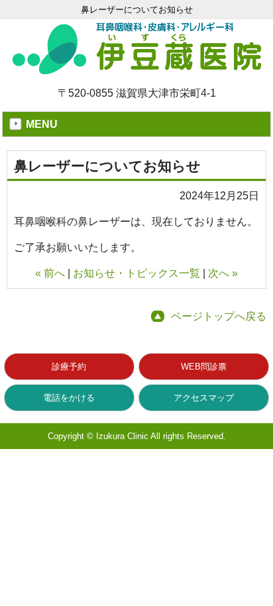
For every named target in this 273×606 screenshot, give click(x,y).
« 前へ (50, 273)
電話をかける (69, 398)
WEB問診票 (204, 367)
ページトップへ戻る (218, 316)
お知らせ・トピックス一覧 (136, 273)
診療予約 (69, 367)
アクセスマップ (204, 398)
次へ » (223, 273)
